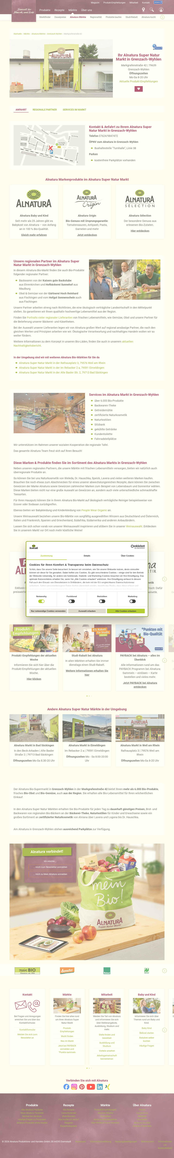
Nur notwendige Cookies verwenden (48, 611)
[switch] (72, 601)
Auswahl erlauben (87, 611)
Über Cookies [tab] (127, 556)
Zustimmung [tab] (47, 556)
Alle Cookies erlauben (125, 611)
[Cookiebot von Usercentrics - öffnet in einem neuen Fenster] (133, 547)
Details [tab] (87, 556)
